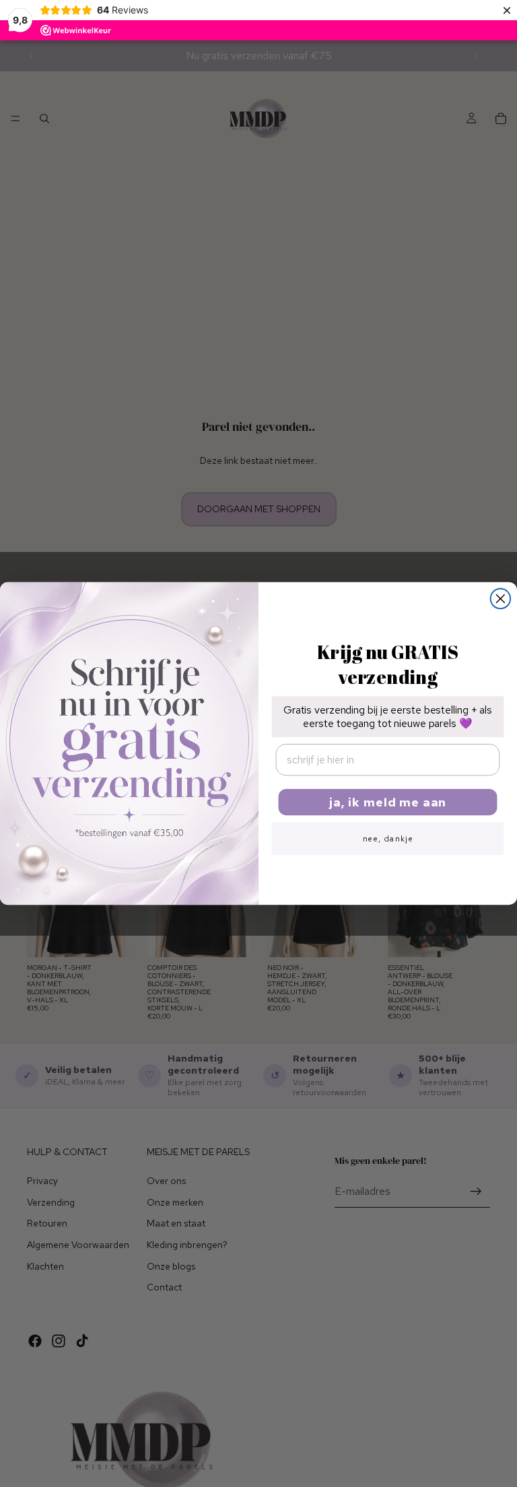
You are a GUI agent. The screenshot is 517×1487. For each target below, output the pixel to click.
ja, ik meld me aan (387, 801)
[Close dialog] (501, 598)
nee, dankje (388, 838)
